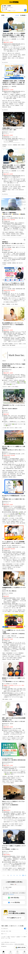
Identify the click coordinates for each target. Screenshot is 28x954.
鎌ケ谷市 (13, 936)
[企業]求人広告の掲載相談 (19, 944)
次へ (23, 875)
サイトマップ (12, 942)
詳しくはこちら (11, 894)
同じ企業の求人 (5, 62)
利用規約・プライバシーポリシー (7, 944)
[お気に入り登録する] (24, 29)
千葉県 (8, 936)
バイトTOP (3, 936)
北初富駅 (18, 936)
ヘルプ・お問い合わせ (5, 942)
